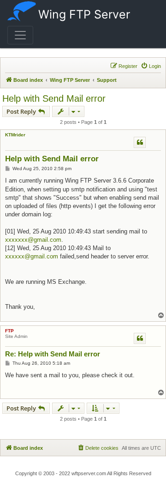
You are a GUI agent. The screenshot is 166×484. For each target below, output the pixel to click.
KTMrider (15, 134)
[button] (20, 35)
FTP (9, 330)
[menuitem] (151, 66)
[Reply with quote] (140, 142)
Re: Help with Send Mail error (52, 354)
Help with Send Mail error (54, 98)
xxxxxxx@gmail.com (33, 239)
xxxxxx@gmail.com (31, 256)
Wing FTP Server (84, 14)
